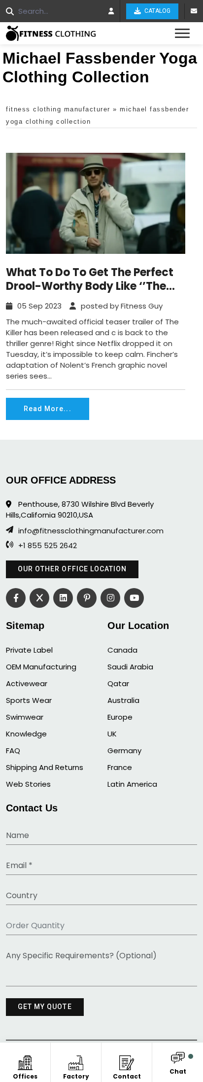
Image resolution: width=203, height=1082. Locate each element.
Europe (120, 717)
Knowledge (26, 734)
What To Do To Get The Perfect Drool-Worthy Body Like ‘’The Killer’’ (89, 279)
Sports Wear (29, 700)
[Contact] (127, 1061)
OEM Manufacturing (41, 667)
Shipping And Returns (44, 767)
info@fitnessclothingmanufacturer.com (91, 531)
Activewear (26, 683)
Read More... (47, 409)
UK (112, 734)
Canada (122, 650)
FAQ (13, 750)
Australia (123, 700)
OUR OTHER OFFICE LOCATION (72, 569)
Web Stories (28, 784)
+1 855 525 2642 (47, 546)
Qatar (118, 683)
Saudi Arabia (130, 667)
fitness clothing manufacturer (58, 109)
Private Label (29, 650)
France (119, 767)
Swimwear (24, 717)
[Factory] (76, 1061)
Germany (124, 750)
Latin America (132, 784)
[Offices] (25, 1061)
